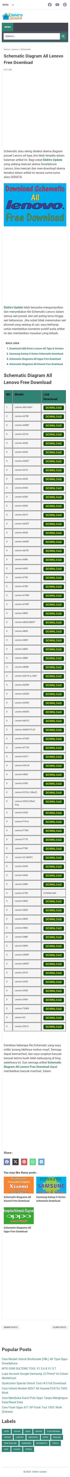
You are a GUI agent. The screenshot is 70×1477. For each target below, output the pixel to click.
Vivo (6, 1449)
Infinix (7, 1437)
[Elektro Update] (12, 16)
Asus (27, 1431)
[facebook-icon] (50, 5)
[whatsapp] (33, 1162)
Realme (57, 1437)
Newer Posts (11, 1327)
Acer (6, 1431)
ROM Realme (10, 1443)
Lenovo (20, 1437)
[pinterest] (24, 1162)
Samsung (26, 1443)
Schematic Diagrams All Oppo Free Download (35, 358)
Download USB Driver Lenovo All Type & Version (36, 348)
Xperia (28, 1449)
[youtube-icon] (57, 5)
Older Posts (59, 1327)
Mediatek (33, 1437)
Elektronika (53, 1431)
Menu (7, 27)
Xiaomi (16, 1449)
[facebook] (7, 1162)
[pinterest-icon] (65, 5)
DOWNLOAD (54, 407)
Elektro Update (39, 1472)
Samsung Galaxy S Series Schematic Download (36, 353)
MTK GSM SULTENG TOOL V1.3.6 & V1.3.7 (29, 1368)
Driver (38, 1431)
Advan (17, 1431)
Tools (55, 1443)
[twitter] (15, 1162)
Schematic (41, 1443)
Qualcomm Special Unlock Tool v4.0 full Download (34, 1383)
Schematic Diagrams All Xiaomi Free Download (36, 364)
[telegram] (41, 1162)
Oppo (45, 1437)
